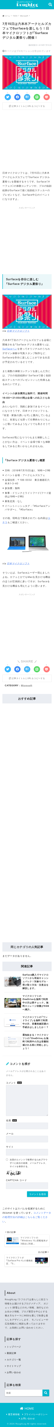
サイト (10, 1146)
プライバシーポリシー (35, 1414)
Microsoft (26, 685)
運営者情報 (13, 1414)
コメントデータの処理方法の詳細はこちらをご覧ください (26, 1217)
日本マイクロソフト (18, 330)
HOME (29, 1408)
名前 (8, 1120)
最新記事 (11, 1353)
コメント (11, 1082)
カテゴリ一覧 (14, 1359)
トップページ (14, 1346)
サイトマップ (14, 1366)
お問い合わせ (14, 1372)
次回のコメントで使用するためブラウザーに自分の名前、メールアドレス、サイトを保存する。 (29, 1163)
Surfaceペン (9, 348)
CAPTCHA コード (16, 1180)
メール (10, 1133)
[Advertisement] (27, 139)
